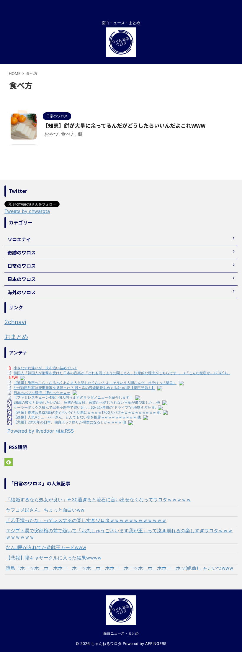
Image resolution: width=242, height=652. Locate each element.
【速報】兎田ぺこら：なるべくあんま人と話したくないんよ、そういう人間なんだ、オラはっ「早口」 (95, 382)
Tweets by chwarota (27, 211)
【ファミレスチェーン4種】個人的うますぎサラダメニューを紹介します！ (73, 397)
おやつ (51, 134)
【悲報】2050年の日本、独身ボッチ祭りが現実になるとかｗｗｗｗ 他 (70, 422)
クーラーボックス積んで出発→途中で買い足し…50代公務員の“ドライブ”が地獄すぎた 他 (85, 407)
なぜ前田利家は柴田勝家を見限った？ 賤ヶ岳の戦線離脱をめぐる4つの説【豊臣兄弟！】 (84, 387)
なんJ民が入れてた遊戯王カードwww (46, 547)
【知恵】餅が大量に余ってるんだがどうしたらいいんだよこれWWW (124, 125)
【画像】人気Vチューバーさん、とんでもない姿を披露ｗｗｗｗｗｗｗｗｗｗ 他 (77, 417)
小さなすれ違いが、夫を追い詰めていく (45, 368)
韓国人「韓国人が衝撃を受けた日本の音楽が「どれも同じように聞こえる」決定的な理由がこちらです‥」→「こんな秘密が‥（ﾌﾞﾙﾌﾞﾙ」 (122, 373)
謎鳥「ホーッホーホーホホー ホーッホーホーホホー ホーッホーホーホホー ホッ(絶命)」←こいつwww (119, 568)
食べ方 (68, 134)
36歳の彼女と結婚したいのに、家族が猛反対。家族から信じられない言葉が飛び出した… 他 (87, 402)
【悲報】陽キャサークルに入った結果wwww (54, 558)
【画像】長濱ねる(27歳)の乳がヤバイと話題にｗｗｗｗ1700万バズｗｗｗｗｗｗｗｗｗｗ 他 (87, 412)
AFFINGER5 (155, 643)
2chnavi (15, 322)
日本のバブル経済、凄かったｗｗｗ (42, 392)
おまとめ (16, 336)
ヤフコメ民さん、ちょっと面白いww (45, 510)
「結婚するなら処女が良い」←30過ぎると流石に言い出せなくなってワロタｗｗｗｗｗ (98, 499)
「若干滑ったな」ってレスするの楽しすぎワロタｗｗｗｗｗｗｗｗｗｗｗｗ (86, 520)
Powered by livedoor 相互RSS (40, 431)
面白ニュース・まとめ (121, 633)
